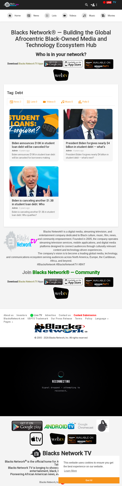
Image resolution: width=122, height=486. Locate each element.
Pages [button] (7, 321)
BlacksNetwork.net (14, 318)
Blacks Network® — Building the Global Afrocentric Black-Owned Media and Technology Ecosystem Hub (61, 38)
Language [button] (101, 318)
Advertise (50, 315)
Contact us (65, 315)
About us (9, 315)
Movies (111, 15)
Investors (22, 315)
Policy (88, 318)
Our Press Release (61, 318)
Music (92, 15)
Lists (54, 15)
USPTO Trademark (37, 318)
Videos (72, 15)
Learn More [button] (70, 470)
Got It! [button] (89, 480)
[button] (95, 5)
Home (18, 15)
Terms (78, 318)
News (36, 15)
